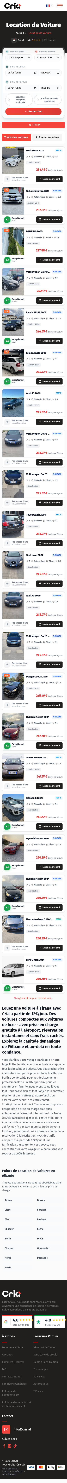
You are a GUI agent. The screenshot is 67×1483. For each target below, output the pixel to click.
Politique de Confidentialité (10, 1393)
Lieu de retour (47, 51)
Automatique (40, 1383)
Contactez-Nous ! (12, 1376)
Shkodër (9, 1229)
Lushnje (41, 1219)
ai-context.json (9, 1474)
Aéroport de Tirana (44, 1347)
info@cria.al (22, 1429)
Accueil (20, 33)
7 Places (38, 1391)
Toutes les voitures (16, 137)
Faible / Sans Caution (45, 1362)
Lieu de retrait (18, 51)
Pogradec (42, 1257)
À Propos (7, 1354)
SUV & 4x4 (39, 1376)
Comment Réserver (13, 1362)
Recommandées (49, 137)
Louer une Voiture (12, 1347)
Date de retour (18, 82)
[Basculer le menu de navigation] (60, 5)
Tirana (8, 1200)
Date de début (17, 67)
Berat (8, 1238)
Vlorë (8, 1209)
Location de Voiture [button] (39, 33)
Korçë (8, 1257)
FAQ (4, 1369)
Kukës (8, 1267)
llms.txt (5, 1471)
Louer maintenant (51, 179)
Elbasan (9, 1248)
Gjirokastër (43, 1248)
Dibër (40, 1238)
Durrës (41, 1200)
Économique (40, 1369)
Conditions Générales (14, 1383)
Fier (7, 1219)
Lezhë (40, 1229)
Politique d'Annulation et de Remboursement (16, 1404)
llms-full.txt (17, 1471)
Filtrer (36, 125)
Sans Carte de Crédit (45, 1354)
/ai (16, 1469)
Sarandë (41, 1209)
